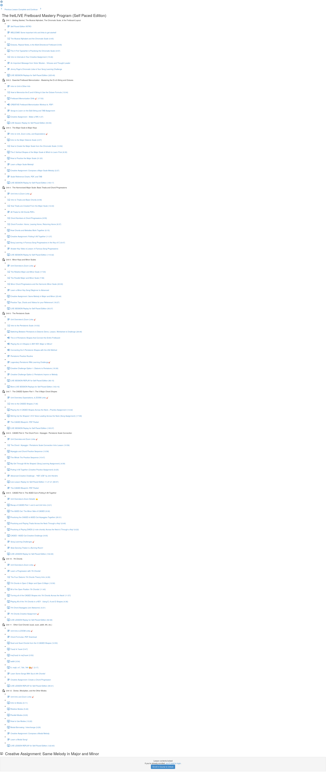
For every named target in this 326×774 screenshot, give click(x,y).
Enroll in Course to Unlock (163, 766)
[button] (1, 2)
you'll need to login (173, 763)
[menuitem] (1, 6)
